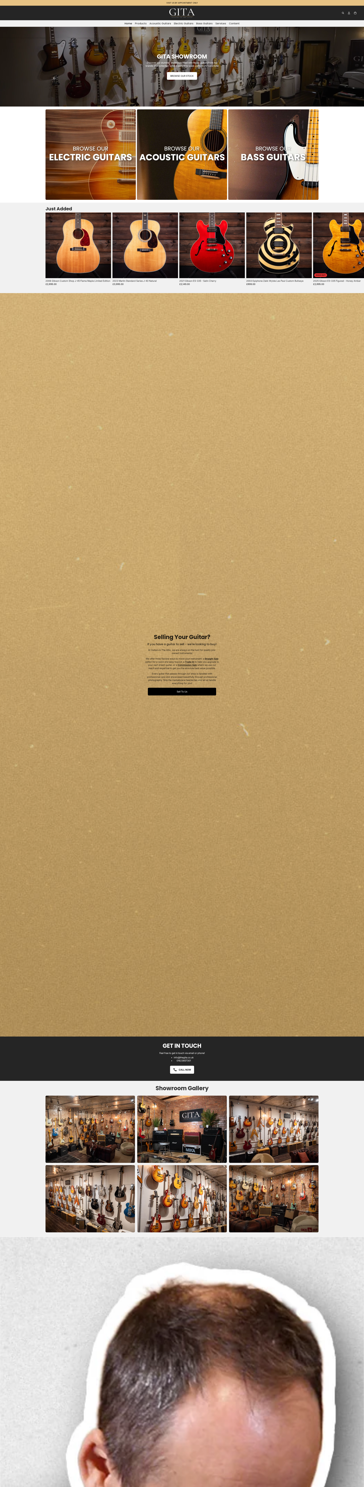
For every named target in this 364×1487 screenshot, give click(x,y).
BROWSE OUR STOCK (182, 75)
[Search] (343, 13)
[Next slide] (315, 251)
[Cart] (355, 13)
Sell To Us (182, 691)
